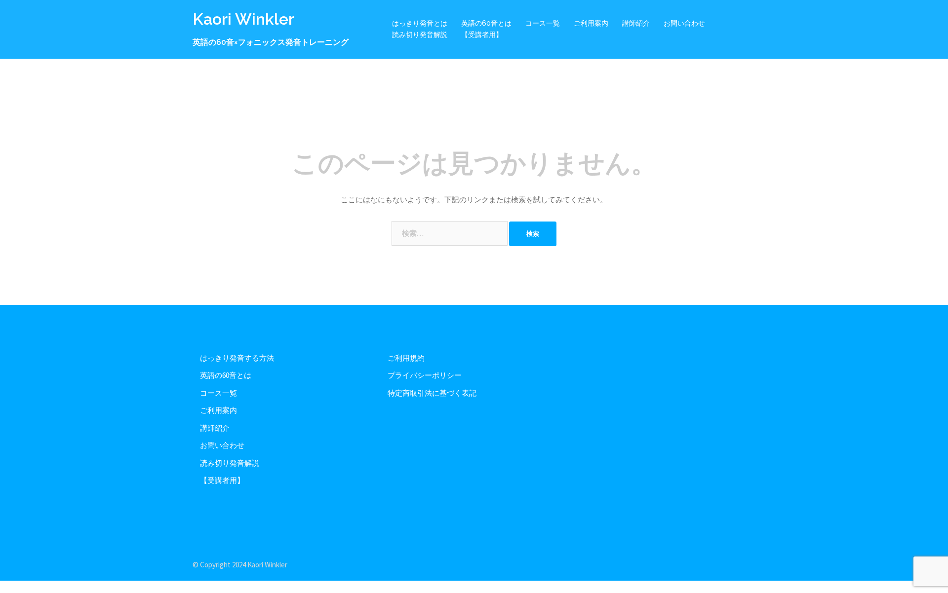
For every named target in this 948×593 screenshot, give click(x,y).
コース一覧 (542, 23)
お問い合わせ (684, 23)
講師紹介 (636, 23)
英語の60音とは (486, 23)
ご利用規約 (406, 358)
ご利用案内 (591, 23)
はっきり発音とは (419, 23)
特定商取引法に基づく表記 (432, 393)
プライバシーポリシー (425, 375)
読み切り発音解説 (419, 34)
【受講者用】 (482, 34)
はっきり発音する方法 (237, 358)
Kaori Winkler (243, 19)
